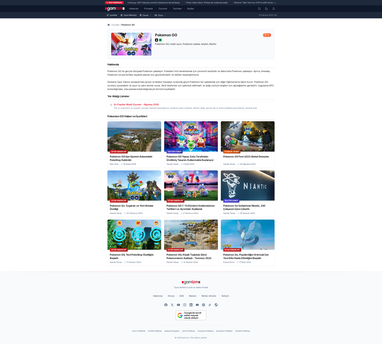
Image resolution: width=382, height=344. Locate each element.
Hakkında (158, 296)
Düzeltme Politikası (224, 331)
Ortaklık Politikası (242, 331)
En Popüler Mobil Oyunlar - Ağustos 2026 (136, 104)
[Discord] (197, 305)
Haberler (134, 8)
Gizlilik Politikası (155, 331)
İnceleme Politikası (206, 331)
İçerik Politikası (188, 331)
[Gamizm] (191, 282)
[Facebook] (166, 305)
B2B (182, 296)
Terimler (177, 8)
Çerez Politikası (138, 331)
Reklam (192, 296)
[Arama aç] (259, 8)
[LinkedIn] (191, 305)
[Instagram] (184, 305)
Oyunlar (163, 8)
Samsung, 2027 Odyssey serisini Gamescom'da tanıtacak (153, 2)
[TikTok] (209, 305)
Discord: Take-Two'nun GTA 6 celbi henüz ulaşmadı (258, 2)
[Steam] (216, 305)
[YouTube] (178, 305)
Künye (171, 296)
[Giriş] (273, 8)
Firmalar (148, 8)
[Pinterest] (203, 305)
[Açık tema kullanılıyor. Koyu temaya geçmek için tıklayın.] (266, 8)
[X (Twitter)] (172, 305)
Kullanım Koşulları (172, 331)
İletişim (225, 296)
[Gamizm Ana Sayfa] (114, 8)
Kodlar (190, 8)
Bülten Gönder (209, 296)
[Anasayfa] (108, 25)
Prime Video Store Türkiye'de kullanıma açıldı (207, 2)
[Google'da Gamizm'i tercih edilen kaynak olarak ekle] (191, 315)
